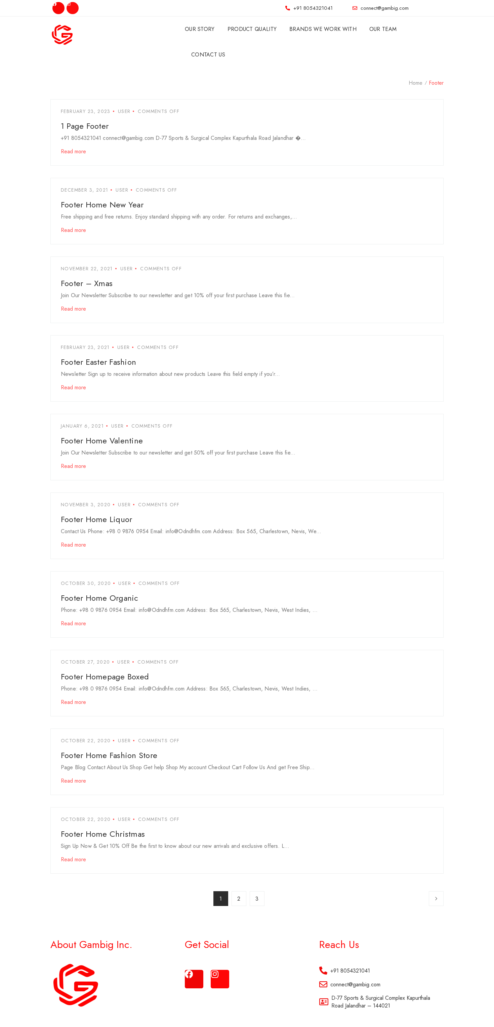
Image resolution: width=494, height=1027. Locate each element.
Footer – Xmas (87, 283)
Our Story (200, 29)
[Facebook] (58, 8)
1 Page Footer (85, 126)
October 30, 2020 (86, 583)
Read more (73, 151)
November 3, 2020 (86, 504)
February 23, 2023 (86, 111)
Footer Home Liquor (96, 519)
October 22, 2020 (86, 740)
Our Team (383, 29)
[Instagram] (73, 8)
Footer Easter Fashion (98, 362)
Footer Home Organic (99, 598)
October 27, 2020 (85, 662)
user (124, 111)
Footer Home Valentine (102, 440)
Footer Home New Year (102, 204)
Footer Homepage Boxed (105, 676)
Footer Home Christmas (103, 834)
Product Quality (252, 29)
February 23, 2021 (85, 347)
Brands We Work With (323, 29)
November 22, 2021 (87, 268)
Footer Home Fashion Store (109, 755)
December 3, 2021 (84, 190)
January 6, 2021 (82, 426)
